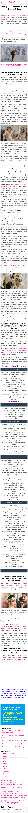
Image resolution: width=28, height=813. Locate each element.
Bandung (5, 756)
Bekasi (4, 758)
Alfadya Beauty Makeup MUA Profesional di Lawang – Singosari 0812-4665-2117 (13, 784)
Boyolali (5, 761)
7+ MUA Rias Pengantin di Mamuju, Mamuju (13, 744)
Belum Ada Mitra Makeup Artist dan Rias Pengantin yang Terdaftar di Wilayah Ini (14, 64)
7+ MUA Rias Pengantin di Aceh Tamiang (12, 747)
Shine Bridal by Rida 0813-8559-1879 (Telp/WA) (11, 788)
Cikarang (5, 763)
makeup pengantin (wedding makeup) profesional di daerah (14, 32)
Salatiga (5, 773)
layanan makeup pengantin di (14, 584)
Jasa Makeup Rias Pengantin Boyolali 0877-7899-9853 (13, 801)
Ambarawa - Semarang (8, 753)
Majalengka (6, 768)
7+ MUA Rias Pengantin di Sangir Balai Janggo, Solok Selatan (12, 731)
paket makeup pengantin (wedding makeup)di (14, 350)
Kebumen (5, 766)
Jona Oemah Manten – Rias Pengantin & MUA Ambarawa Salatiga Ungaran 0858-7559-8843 (14, 796)
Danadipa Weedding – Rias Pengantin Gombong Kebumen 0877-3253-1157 (11, 792)
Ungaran (5, 776)
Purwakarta (6, 771)
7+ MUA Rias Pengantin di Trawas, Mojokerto (13, 741)
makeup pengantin (6, 19)
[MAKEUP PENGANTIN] (14, 2)
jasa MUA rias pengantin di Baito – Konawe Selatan (13, 656)
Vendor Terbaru (6, 780)
